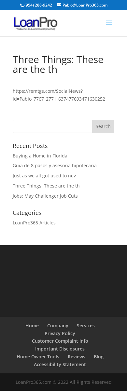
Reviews (76, 356)
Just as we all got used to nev (44, 175)
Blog (99, 356)
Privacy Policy (60, 333)
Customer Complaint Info (60, 341)
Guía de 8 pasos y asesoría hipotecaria (55, 165)
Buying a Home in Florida (40, 156)
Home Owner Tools (38, 356)
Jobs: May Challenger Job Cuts (45, 196)
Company (57, 325)
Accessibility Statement (60, 364)
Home (32, 325)
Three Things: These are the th (46, 186)
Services (86, 325)
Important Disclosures (60, 349)
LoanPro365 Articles (34, 223)
